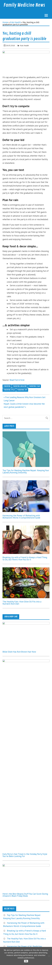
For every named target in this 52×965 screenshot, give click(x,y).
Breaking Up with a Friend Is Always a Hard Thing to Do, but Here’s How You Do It (25, 558)
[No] (49, 956)
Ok (26, 961)
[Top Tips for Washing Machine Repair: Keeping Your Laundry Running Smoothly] (26, 466)
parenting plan (34, 386)
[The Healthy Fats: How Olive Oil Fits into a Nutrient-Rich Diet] (26, 597)
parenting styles (9, 390)
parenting (7, 386)
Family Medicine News (24, 5)
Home (5, 22)
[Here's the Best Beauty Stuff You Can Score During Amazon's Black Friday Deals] (26, 865)
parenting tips (22, 390)
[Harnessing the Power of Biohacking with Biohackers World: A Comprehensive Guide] (26, 511)
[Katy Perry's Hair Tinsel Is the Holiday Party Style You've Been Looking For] (26, 661)
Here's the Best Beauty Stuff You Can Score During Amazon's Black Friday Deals (25, 894)
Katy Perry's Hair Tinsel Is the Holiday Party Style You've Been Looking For (25, 855)
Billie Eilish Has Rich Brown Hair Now (19, 651)
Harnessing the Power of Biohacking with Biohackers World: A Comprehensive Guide (21, 516)
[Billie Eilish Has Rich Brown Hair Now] (26, 623)
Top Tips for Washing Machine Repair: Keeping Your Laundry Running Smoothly (26, 471)
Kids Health (15, 22)
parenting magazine (20, 386)
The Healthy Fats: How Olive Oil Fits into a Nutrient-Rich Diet (22, 602)
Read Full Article (17, 380)
